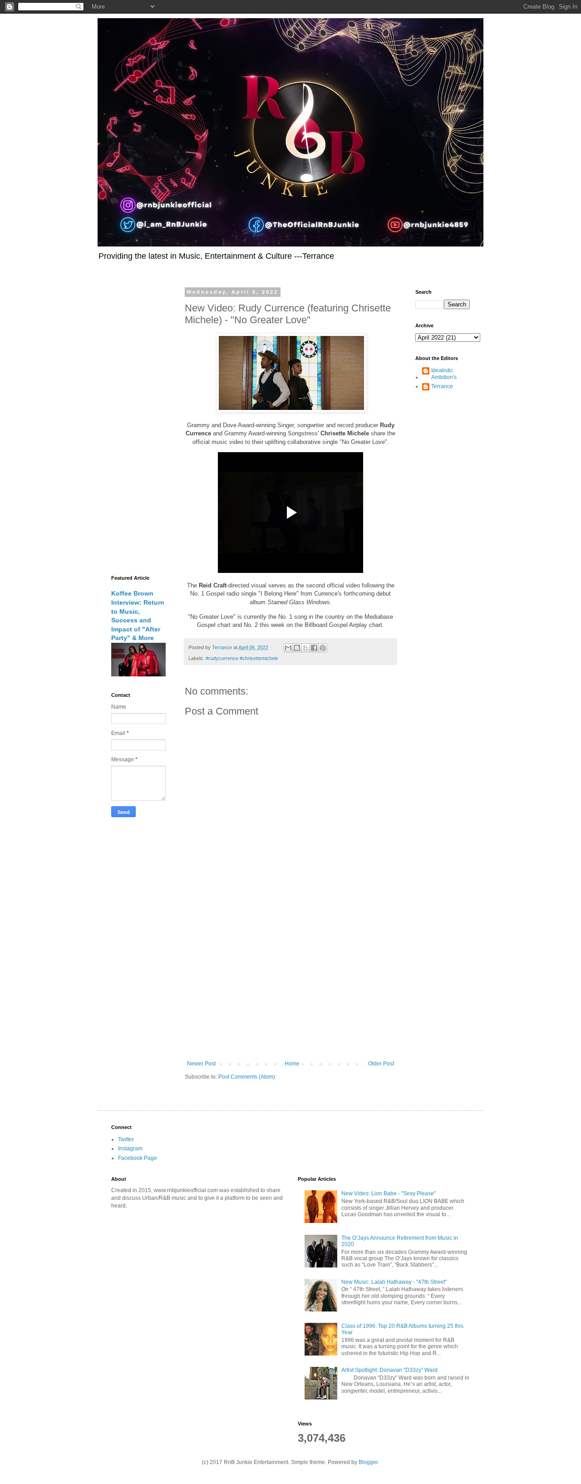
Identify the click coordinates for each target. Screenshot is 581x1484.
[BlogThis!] (296, 647)
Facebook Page (137, 1158)
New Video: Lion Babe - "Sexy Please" (388, 1193)
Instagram (130, 1148)
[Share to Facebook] (314, 647)
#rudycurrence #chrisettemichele (242, 658)
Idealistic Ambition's (444, 373)
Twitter (126, 1139)
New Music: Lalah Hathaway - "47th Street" (394, 1282)
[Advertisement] (290, 985)
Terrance (442, 386)
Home (292, 1063)
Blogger (368, 1462)
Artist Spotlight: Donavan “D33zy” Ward (389, 1370)
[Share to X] (305, 647)
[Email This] (288, 647)
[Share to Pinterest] (322, 647)
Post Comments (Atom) (246, 1077)
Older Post (381, 1063)
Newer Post (201, 1063)
